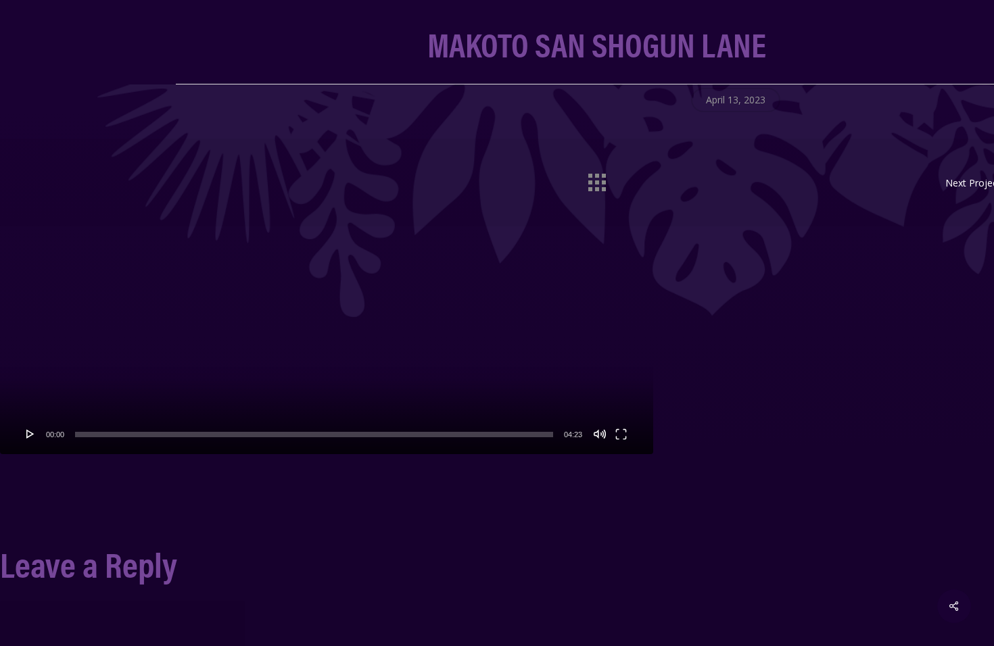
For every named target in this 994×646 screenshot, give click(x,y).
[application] (326, 270)
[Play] (30, 434)
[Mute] (600, 434)
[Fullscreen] (621, 434)
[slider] (314, 434)
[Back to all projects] (596, 179)
